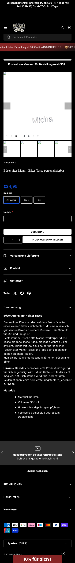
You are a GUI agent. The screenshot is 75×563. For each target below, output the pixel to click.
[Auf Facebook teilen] (21, 293)
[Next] (70, 149)
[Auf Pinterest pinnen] (28, 293)
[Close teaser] (63, 553)
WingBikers (9, 162)
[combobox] (37, 37)
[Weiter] (68, 105)
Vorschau (37, 232)
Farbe (7, 193)
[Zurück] (6, 105)
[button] (69, 27)
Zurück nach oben (37, 470)
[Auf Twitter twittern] (15, 293)
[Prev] (5, 149)
